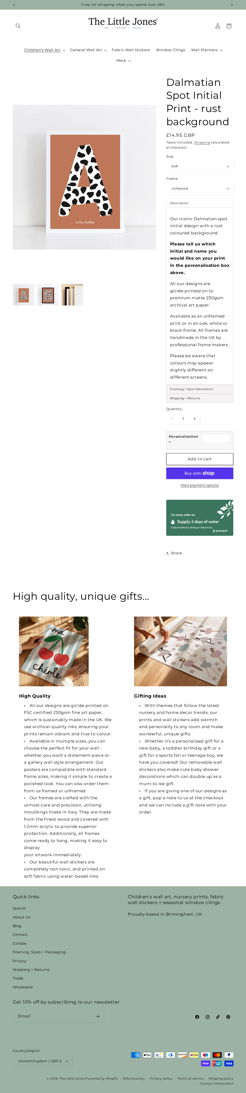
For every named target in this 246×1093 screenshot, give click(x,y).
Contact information (217, 1083)
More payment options (200, 485)
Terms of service (191, 1078)
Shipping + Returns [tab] (185, 398)
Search (19, 908)
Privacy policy (161, 1078)
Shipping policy (221, 1078)
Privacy (20, 961)
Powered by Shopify (102, 1078)
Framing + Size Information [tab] (191, 389)
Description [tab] (179, 203)
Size (169, 156)
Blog (17, 926)
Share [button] (176, 553)
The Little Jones (72, 1078)
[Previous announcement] (14, 5)
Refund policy (134, 1078)
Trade (18, 978)
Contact (20, 934)
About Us (22, 917)
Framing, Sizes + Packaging (39, 952)
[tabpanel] (200, 296)
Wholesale (23, 987)
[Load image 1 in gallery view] (24, 295)
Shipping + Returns (31, 970)
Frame (172, 179)
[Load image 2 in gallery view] (48, 295)
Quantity (174, 409)
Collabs (20, 943)
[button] (18, 25)
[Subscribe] (97, 1016)
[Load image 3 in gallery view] (72, 295)
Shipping (202, 142)
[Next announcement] (232, 5)
